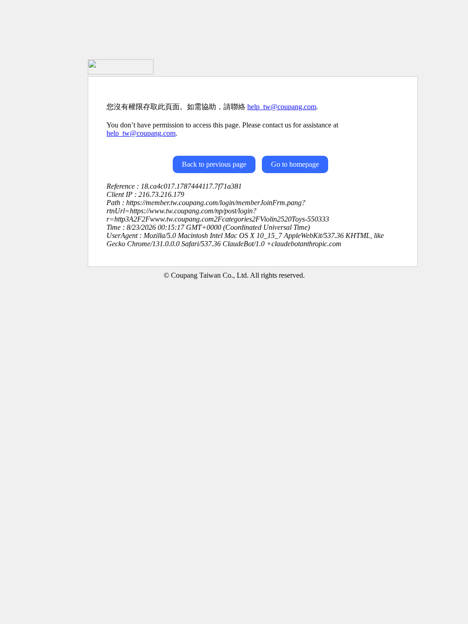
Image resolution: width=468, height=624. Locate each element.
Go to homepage (295, 164)
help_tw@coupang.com (281, 107)
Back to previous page (214, 164)
